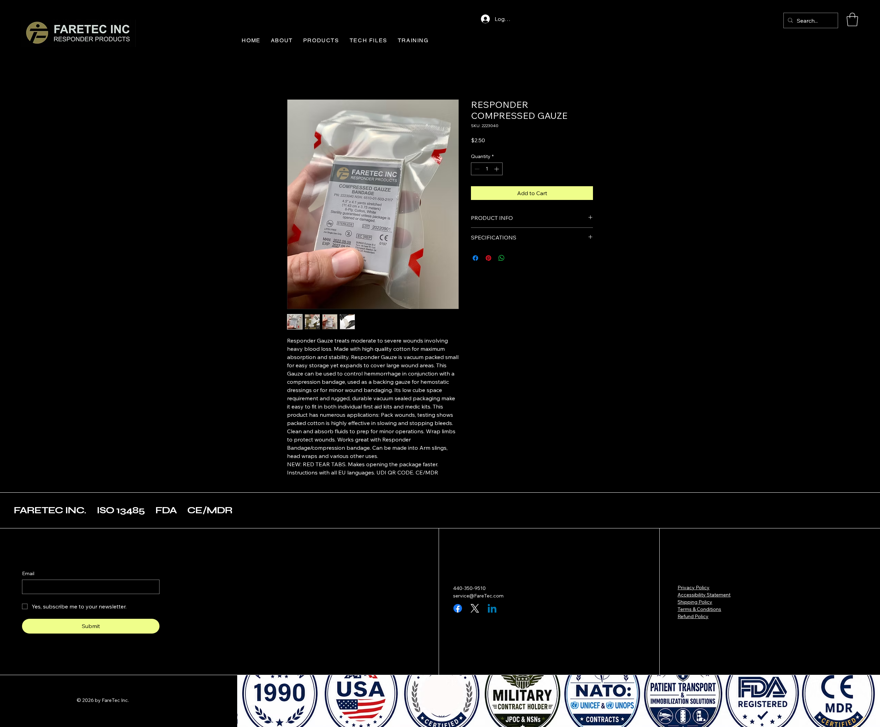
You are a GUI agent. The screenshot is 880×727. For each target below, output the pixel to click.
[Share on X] (514, 258)
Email (28, 573)
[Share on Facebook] (475, 258)
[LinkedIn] (492, 608)
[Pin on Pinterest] (488, 258)
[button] (852, 19)
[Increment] (497, 169)
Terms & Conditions (699, 609)
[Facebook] (457, 608)
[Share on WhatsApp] (501, 258)
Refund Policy (693, 616)
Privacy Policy (694, 587)
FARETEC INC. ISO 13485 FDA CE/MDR (123, 510)
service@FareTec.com (478, 596)
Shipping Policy (695, 602)
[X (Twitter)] (475, 608)
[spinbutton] (487, 169)
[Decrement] (476, 169)
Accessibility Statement (704, 595)
